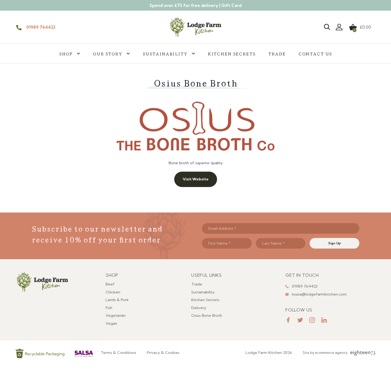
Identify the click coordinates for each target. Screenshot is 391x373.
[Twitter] (300, 320)
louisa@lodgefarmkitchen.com (319, 294)
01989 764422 (40, 27)
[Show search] (327, 27)
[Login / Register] (339, 27)
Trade (276, 53)
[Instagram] (312, 320)
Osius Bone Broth (206, 315)
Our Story (107, 53)
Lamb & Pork (117, 299)
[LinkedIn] (324, 320)
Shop (66, 53)
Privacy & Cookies (163, 352)
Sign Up (334, 243)
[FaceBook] (288, 320)
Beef (110, 284)
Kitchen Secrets (232, 53)
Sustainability (165, 53)
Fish (109, 307)
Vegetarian (116, 315)
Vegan (111, 323)
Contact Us (315, 53)
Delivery (198, 307)
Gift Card (231, 5)
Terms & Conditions (118, 352)
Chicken (113, 292)
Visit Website (196, 179)
